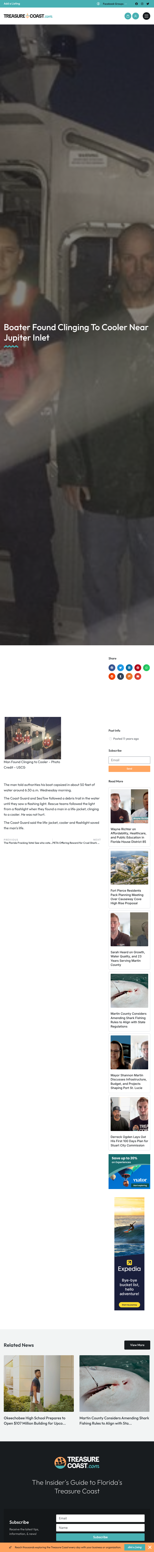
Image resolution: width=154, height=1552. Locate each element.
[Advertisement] (52, 686)
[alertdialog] (77, 1547)
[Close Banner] (150, 1547)
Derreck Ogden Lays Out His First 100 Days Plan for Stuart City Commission (129, 1141)
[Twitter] (148, 3)
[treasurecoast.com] (146, 16)
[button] (128, 16)
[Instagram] (142, 3)
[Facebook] (136, 3)
